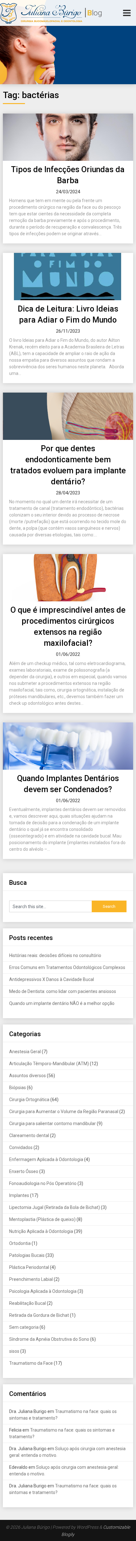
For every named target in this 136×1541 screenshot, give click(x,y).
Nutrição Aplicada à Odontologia (41, 1231)
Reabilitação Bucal (27, 1303)
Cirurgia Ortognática (29, 1099)
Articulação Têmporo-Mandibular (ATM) (49, 1063)
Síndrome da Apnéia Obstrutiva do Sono (49, 1339)
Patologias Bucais (27, 1255)
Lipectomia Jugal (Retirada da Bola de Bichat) (54, 1207)
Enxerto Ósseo (23, 1171)
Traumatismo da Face (31, 1363)
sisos (14, 1351)
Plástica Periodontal (29, 1267)
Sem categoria (24, 1327)
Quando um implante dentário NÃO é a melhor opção (61, 1003)
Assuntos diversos (27, 1075)
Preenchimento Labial (31, 1279)
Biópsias (17, 1087)
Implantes (19, 1195)
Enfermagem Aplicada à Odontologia (46, 1159)
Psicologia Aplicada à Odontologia (43, 1291)
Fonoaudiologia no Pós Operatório (43, 1183)
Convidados (21, 1147)
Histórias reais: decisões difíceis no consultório (56, 955)
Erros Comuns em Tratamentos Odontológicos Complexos (67, 967)
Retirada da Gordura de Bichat (39, 1315)
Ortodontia (20, 1243)
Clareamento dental (29, 1135)
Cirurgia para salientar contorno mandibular (52, 1123)
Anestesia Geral (25, 1051)
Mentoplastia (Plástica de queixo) (42, 1219)
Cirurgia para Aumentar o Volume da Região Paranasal (63, 1111)
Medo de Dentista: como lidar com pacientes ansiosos (62, 991)
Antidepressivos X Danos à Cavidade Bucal (51, 979)
